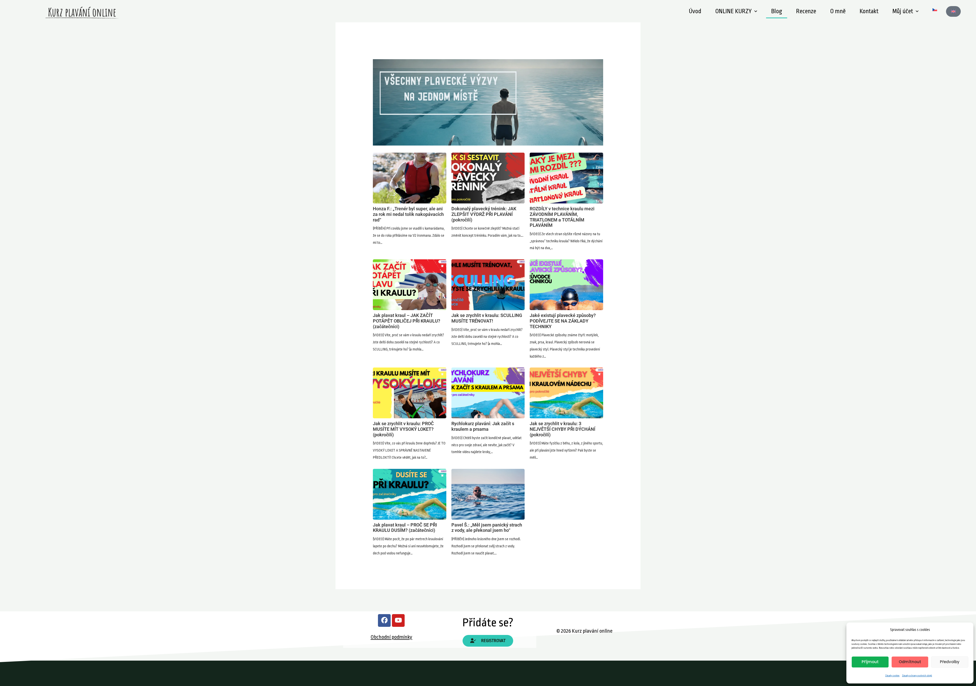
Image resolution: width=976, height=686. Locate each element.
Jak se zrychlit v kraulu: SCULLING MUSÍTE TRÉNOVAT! (488, 284)
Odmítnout (910, 661)
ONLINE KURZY (733, 11)
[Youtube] (398, 620)
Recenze (806, 11)
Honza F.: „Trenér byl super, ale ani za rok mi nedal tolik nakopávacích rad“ (409, 177)
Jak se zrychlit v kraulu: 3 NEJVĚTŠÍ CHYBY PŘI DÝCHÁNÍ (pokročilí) (566, 392)
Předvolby (949, 661)
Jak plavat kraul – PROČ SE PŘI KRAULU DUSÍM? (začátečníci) (409, 494)
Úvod (695, 11)
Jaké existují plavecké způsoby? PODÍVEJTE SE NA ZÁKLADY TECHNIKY (566, 284)
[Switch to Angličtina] (953, 11)
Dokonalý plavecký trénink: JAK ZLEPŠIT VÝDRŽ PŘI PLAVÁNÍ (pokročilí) (488, 177)
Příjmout (870, 661)
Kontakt (869, 11)
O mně (838, 11)
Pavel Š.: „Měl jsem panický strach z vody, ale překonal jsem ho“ (488, 494)
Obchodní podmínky (391, 637)
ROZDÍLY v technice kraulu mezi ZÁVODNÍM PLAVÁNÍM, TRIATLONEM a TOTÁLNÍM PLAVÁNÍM (566, 177)
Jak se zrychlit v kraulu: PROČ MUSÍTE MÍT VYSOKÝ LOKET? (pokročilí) (409, 392)
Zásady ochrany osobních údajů (917, 675)
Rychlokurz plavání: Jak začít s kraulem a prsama (488, 392)
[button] (736, 11)
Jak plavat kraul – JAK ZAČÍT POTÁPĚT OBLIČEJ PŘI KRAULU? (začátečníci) (409, 284)
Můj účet (902, 11)
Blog (776, 11)
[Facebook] (384, 620)
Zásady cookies (892, 675)
